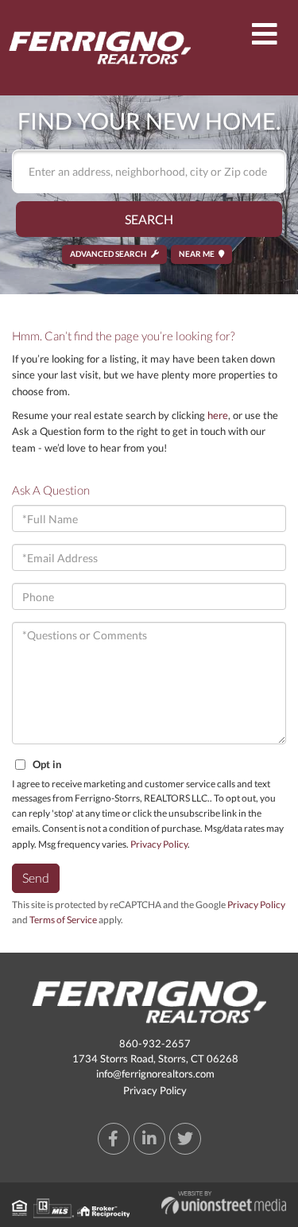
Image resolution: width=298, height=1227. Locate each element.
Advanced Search (108, 253)
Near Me (197, 253)
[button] (149, 219)
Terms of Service (63, 919)
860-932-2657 (155, 1043)
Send (35, 877)
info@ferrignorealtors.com (155, 1073)
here (217, 415)
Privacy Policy (159, 844)
